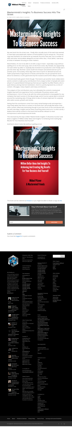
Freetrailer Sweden (26, 285)
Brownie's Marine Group (27, 278)
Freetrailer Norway (26, 287)
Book (21, 17)
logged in (19, 236)
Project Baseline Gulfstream (27, 372)
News (29, 6)
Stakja (23, 294)
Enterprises (36, 2)
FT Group (24, 282)
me (61, 201)
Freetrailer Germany (26, 288)
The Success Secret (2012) (43, 322)
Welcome (24, 2)
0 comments (27, 17)
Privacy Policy (55, 298)
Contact (24, 6)
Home (8, 418)
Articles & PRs (55, 2)
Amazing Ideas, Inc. (26, 351)
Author (18, 17)
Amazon (29, 201)
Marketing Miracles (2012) (43, 324)
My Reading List (10, 293)
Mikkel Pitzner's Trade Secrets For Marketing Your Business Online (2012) (43, 330)
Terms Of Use (55, 297)
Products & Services (45, 2)
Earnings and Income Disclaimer (53, 418)
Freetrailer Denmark (26, 284)
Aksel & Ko (24, 291)
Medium (39, 407)
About (29, 2)
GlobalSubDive (41, 410)
